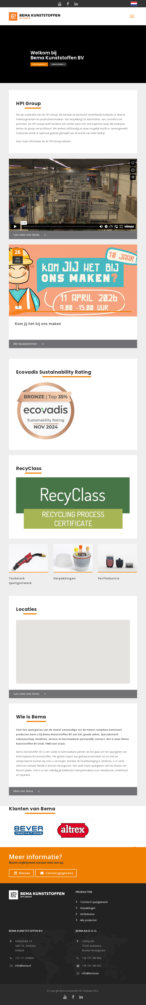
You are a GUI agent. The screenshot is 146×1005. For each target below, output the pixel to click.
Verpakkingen (64, 578)
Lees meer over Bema (26, 234)
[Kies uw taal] (132, 3)
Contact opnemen (57, 64)
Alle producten (88, 920)
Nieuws (24, 873)
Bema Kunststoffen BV (71, 990)
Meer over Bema (23, 791)
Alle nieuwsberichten (25, 343)
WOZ (95, 990)
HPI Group (55, 141)
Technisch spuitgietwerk (94, 902)
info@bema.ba (90, 973)
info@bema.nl (23, 965)
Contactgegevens (59, 873)
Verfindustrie (108, 578)
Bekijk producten (38, 64)
